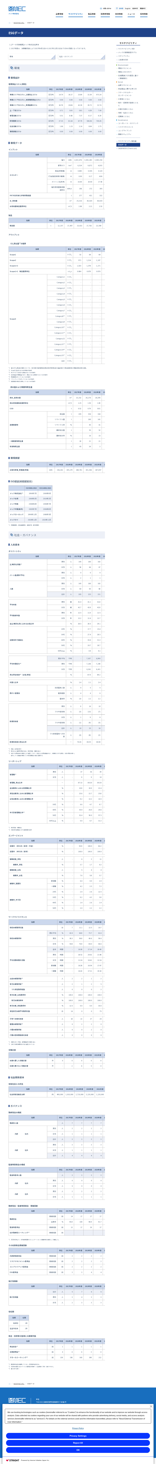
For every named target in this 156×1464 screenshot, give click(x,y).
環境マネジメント (125, 68)
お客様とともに (124, 99)
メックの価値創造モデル (127, 52)
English (127, 8)
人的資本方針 (123, 60)
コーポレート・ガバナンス (128, 123)
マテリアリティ (124, 56)
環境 (11, 56)
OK (78, 1450)
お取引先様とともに (125, 109)
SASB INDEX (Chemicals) (127, 148)
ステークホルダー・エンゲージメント (125, 93)
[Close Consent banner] (151, 1406)
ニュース (131, 13)
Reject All (78, 1443)
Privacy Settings (78, 1436)
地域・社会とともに (125, 113)
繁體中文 (142, 8)
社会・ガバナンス (66, 56)
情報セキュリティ (124, 134)
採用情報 (143, 13)
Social (120, 82)
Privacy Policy (78, 1428)
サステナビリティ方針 (126, 49)
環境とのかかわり (125, 72)
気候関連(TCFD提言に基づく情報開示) (128, 77)
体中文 (135, 8)
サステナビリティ (128, 43)
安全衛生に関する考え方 (127, 89)
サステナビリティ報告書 (127, 141)
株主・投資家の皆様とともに (128, 104)
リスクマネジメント (125, 127)
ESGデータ (122, 145)
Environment (123, 65)
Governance (123, 120)
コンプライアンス (125, 130)
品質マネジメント (125, 85)
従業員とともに (124, 116)
